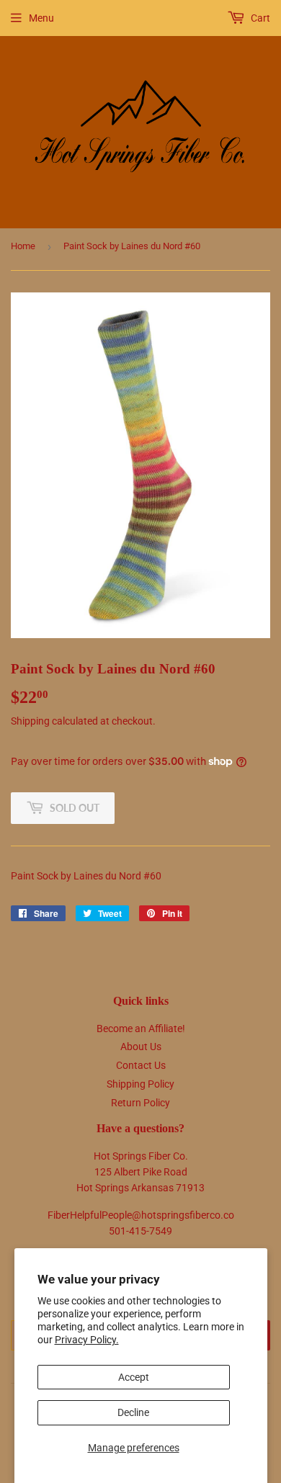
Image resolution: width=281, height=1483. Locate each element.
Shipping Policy (140, 1084)
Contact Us (141, 1065)
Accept (133, 1377)
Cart (259, 18)
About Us (140, 1046)
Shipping (30, 721)
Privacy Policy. (87, 1339)
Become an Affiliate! (141, 1028)
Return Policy (140, 1102)
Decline (133, 1412)
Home (23, 246)
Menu (41, 18)
